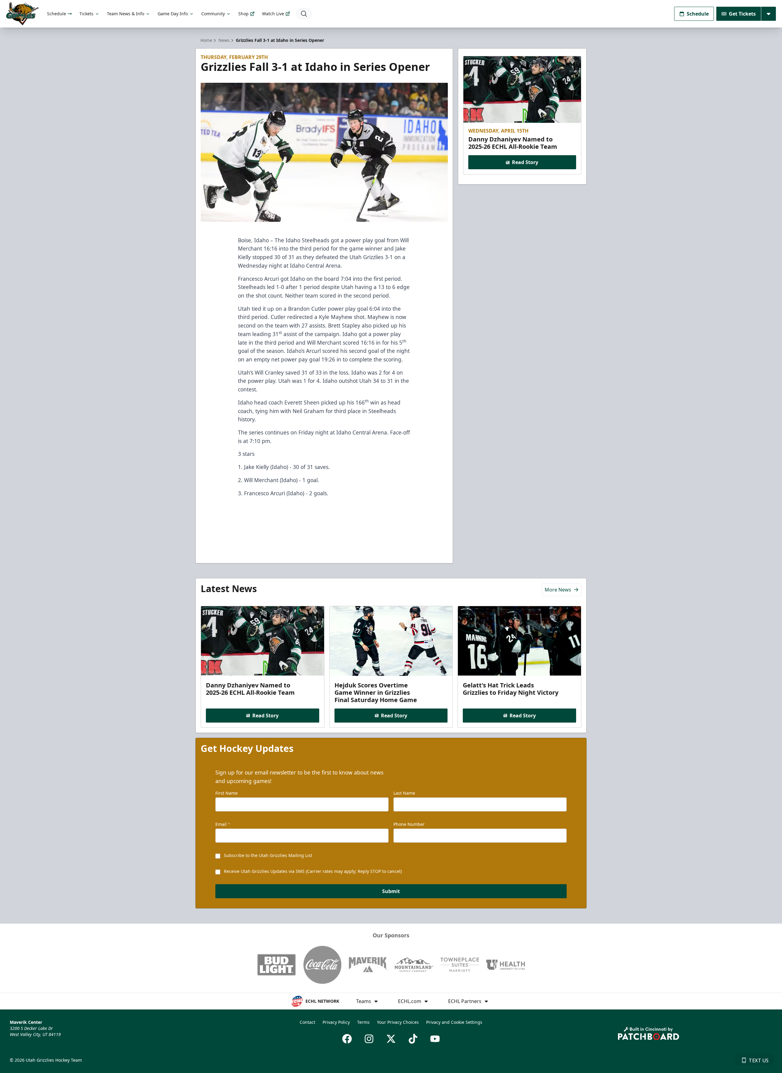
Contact (307, 1022)
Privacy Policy (336, 1022)
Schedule (56, 13)
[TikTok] (413, 1038)
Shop (243, 13)
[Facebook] (347, 1038)
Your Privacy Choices (398, 1022)
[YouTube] (435, 1038)
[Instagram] (369, 1038)
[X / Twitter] (391, 1038)
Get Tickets (742, 13)
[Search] (304, 14)
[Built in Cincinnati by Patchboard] (648, 1033)
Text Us (759, 1060)
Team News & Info (125, 13)
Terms (363, 1022)
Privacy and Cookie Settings (454, 1022)
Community (213, 13)
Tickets (86, 13)
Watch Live (273, 13)
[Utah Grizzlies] (22, 13)
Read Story (525, 162)
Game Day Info (173, 13)
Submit (391, 891)
